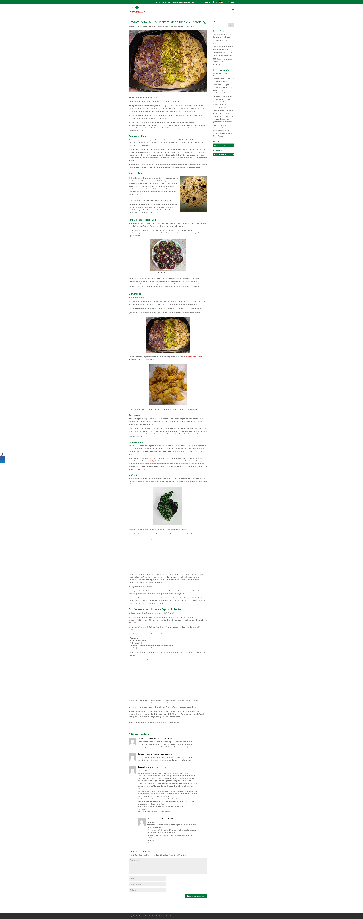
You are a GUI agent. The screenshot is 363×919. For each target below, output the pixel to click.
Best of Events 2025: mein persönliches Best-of (222, 104)
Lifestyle (167, 26)
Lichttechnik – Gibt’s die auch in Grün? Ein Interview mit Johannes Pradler (223, 99)
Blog (199, 2)
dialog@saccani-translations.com (184, 2)
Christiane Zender (144, 738)
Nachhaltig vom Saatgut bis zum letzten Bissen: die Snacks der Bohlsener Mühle (223, 78)
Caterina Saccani (136, 26)
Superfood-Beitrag (142, 529)
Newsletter (207, 2)
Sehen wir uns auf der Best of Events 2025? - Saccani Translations (223, 113)
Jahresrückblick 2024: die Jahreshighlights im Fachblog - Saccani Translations (223, 128)
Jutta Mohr (142, 767)
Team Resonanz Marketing (143, 916)
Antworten (201, 740)
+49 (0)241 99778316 (164, 2)
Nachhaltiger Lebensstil (177, 26)
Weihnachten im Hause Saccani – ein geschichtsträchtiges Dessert (223, 119)
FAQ (215, 2)
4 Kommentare (190, 26)
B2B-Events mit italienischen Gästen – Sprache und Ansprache (222, 61)
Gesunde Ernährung (158, 26)
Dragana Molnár (173, 722)
